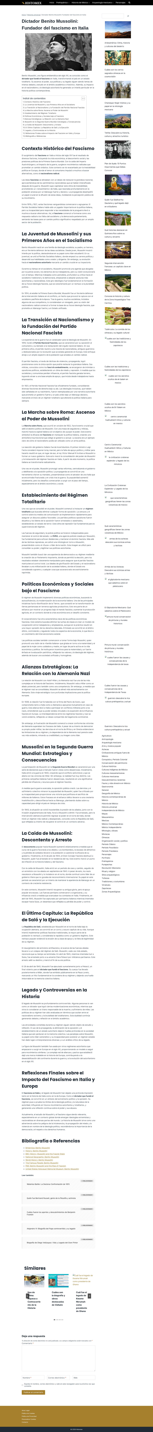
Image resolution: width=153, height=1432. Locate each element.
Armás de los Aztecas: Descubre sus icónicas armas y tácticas (117, 570)
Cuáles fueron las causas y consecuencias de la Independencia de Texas (116, 688)
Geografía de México (111, 793)
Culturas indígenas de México (115, 770)
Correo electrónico (57, 1378)
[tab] (54, 1319)
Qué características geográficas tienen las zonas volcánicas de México (117, 529)
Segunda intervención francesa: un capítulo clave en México (118, 266)
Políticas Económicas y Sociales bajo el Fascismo (44, 116)
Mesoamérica (108, 817)
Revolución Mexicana (111, 868)
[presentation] (34, 1281)
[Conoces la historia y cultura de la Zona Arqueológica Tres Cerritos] (118, 283)
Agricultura (106, 736)
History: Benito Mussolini (36, 1151)
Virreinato (106, 885)
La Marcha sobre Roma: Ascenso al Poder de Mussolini (46, 110)
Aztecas (105, 749)
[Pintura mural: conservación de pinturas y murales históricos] (118, 628)
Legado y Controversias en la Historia (40, 130)
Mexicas (105, 820)
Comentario (28, 1343)
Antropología (107, 739)
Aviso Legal (25, 1410)
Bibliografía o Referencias (36, 136)
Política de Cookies (28, 1413)
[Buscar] (128, 16)
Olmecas (105, 837)
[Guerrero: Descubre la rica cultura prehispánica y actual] (118, 710)
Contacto (25, 1422)
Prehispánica (107, 861)
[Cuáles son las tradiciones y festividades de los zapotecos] (118, 350)
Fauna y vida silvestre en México (116, 783)
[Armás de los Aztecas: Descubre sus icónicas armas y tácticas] (118, 550)
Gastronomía (107, 787)
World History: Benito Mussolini (39, 1160)
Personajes (120, 2)
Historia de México (110, 803)
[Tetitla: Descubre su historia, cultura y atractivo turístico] (118, 121)
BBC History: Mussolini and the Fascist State (45, 1154)
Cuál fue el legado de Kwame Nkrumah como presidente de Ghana (81, 1301)
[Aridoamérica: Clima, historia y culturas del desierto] (118, 29)
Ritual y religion (108, 871)
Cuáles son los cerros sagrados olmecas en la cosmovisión (115, 73)
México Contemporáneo (112, 824)
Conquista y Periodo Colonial (114, 759)
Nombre (27, 1378)
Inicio (51, 2)
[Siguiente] (89, 1296)
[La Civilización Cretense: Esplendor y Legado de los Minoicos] (118, 469)
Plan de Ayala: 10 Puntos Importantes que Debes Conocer (115, 166)
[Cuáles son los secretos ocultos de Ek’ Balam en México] (118, 387)
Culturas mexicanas (110, 776)
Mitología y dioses (110, 831)
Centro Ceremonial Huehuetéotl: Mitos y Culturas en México (118, 448)
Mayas (105, 814)
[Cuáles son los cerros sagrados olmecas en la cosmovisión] (118, 58)
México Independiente (111, 827)
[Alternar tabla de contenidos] (82, 98)
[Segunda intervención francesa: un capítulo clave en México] (118, 250)
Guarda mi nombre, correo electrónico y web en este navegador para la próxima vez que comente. (59, 1385)
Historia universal (109, 807)
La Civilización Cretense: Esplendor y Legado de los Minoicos (116, 488)
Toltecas (105, 878)
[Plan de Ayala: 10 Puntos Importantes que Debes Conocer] (118, 149)
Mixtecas (106, 834)
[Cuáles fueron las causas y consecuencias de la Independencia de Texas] (118, 669)
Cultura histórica (109, 766)
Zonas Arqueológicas (111, 892)
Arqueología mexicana (111, 742)
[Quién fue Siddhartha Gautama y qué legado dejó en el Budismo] (118, 185)
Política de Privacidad (29, 1416)
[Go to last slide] (27, 1296)
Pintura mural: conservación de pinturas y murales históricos (117, 648)
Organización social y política (115, 841)
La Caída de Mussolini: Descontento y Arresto (43, 125)
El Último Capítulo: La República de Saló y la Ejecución (47, 127)
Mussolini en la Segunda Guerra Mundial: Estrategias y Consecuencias (52, 122)
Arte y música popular (111, 746)
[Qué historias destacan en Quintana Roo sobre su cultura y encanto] (118, 218)
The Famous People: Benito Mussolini (42, 1163)
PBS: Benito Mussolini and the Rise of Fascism (46, 1166)
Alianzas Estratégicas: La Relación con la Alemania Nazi (46, 119)
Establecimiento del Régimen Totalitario (40, 113)
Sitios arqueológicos (110, 875)
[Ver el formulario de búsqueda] (129, 2)
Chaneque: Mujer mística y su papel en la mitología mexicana (117, 106)
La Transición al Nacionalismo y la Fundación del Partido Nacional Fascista (54, 107)
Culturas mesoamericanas (113, 773)
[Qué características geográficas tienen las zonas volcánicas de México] (118, 509)
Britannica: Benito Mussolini (38, 1148)
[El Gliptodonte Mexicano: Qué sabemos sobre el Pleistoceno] (118, 591)
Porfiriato (106, 858)
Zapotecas (106, 888)
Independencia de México (113, 810)
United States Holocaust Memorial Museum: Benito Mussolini (52, 1169)
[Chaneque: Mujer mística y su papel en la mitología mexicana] (118, 89)
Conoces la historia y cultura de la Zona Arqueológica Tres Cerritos (117, 299)
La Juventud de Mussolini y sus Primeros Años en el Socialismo (50, 105)
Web (75, 1378)
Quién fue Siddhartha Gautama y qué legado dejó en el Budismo (117, 203)
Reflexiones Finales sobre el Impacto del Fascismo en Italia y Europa (53, 133)
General (105, 790)
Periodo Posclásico (110, 848)
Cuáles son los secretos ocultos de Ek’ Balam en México (115, 407)
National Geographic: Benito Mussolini (42, 1157)
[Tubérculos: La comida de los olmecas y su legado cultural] (118, 316)
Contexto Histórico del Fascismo (37, 102)
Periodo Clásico (108, 844)
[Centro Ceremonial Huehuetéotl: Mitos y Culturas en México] (118, 428)
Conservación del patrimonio (114, 763)
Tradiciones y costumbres (113, 881)
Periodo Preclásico (110, 851)
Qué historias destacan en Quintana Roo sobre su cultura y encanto (116, 233)
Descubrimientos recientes (113, 780)
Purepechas (107, 864)
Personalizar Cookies (29, 1419)
